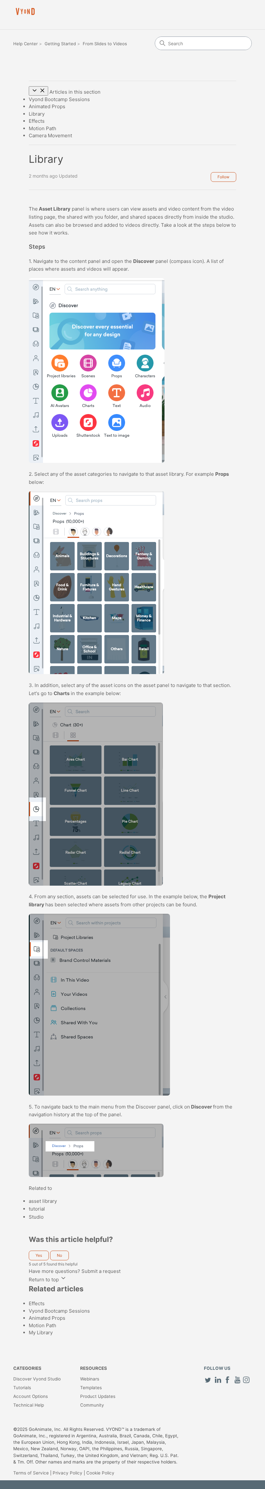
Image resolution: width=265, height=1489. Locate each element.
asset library (43, 1201)
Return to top (44, 1279)
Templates (91, 1387)
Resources (93, 1368)
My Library (41, 1332)
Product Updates (97, 1396)
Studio (36, 1217)
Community (92, 1405)
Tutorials (22, 1387)
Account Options (30, 1396)
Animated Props (47, 106)
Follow (223, 176)
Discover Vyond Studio (37, 1378)
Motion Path (42, 128)
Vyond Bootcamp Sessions (59, 99)
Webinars (89, 1378)
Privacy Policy (67, 1472)
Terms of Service (31, 1472)
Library (37, 114)
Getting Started (60, 43)
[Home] (25, 11)
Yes (39, 1255)
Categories (27, 1368)
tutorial (37, 1209)
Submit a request (101, 1271)
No (59, 1255)
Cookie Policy (100, 1472)
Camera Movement (50, 135)
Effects (37, 121)
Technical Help (28, 1405)
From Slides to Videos (105, 43)
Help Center (25, 43)
